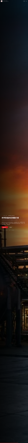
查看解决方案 (4, 227)
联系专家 (11, 227)
